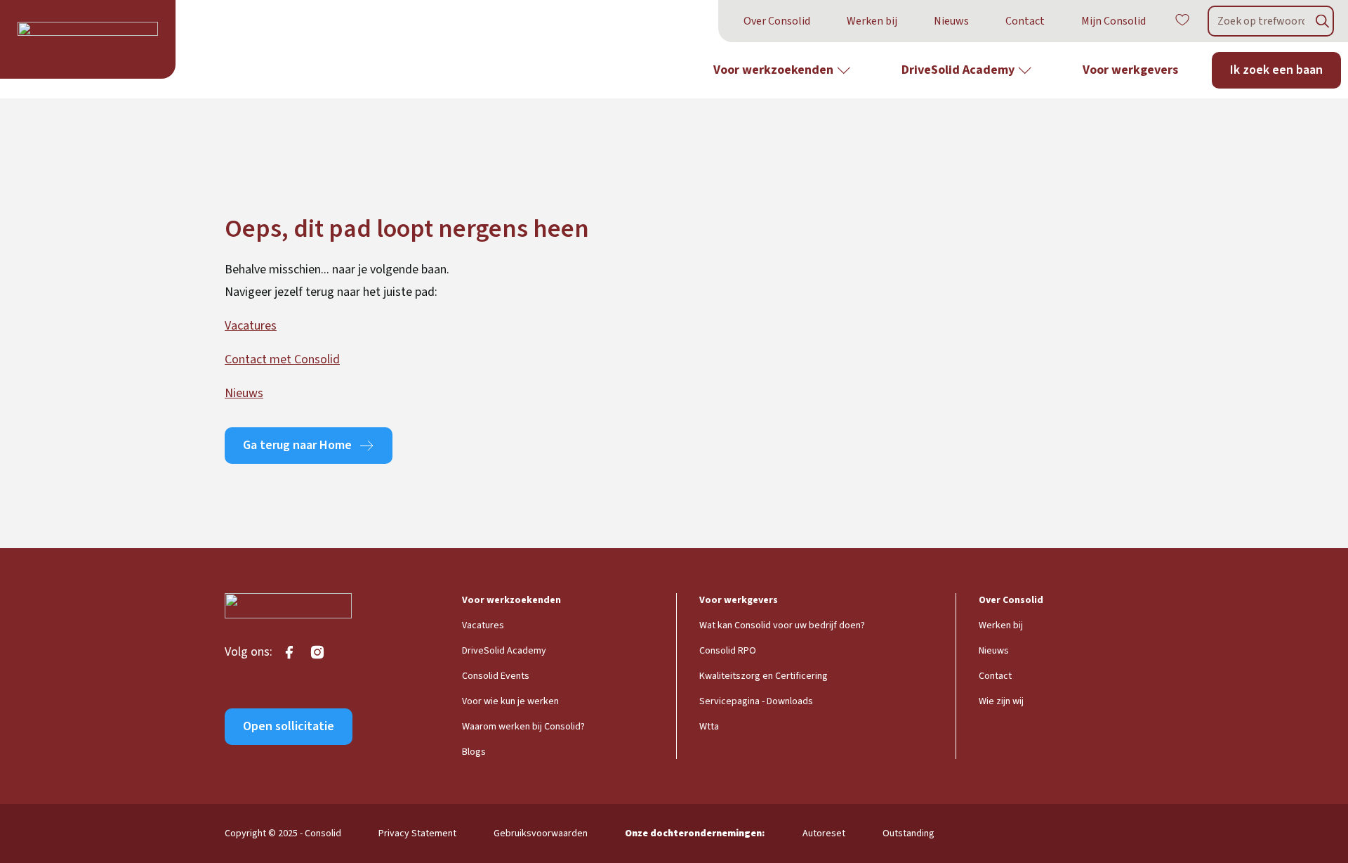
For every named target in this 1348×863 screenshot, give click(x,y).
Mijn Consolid (1113, 21)
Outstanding (908, 833)
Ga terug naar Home (297, 445)
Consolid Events (495, 676)
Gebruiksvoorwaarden (541, 833)
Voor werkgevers (1130, 70)
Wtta (709, 727)
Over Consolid (777, 21)
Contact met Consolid (282, 359)
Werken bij (872, 21)
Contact (1025, 21)
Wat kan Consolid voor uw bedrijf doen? (782, 625)
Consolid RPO (727, 651)
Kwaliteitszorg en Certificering (763, 676)
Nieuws (951, 21)
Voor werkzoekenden (773, 70)
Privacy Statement (417, 833)
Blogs (474, 752)
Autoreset (823, 833)
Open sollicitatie (288, 726)
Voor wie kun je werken (510, 701)
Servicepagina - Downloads (756, 701)
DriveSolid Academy (958, 70)
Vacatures (251, 326)
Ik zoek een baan (1276, 70)
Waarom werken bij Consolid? (523, 727)
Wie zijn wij (1001, 701)
